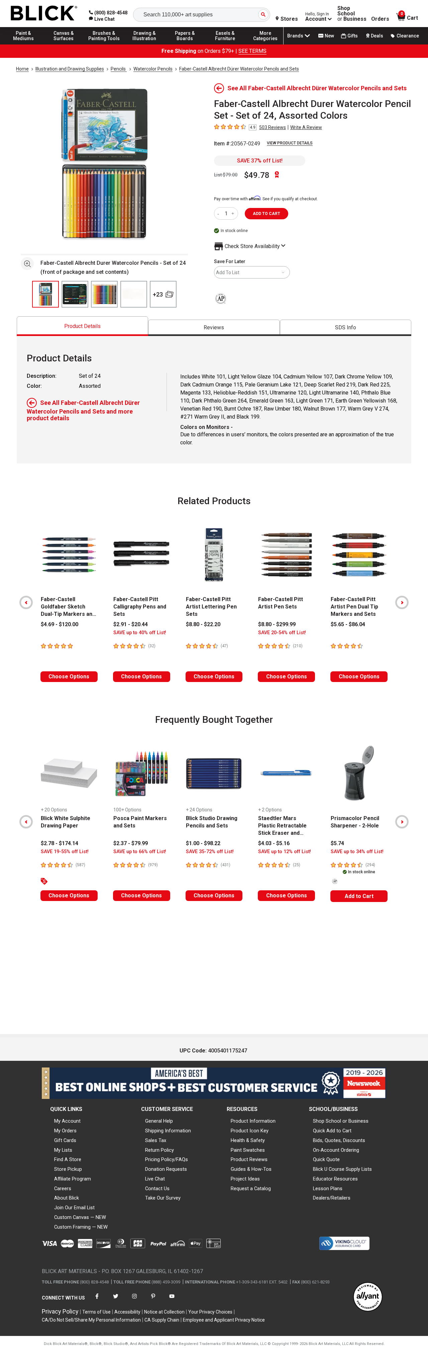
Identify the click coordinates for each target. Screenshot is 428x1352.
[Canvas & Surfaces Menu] (64, 44)
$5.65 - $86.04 (348, 624)
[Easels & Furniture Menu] (225, 44)
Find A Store (67, 1159)
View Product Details (290, 143)
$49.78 (257, 175)
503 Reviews (272, 127)
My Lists (63, 1150)
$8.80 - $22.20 (203, 624)
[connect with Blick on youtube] (172, 1300)
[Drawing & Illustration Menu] (144, 44)
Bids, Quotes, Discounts (339, 1140)
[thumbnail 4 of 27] (133, 294)
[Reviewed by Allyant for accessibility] (368, 1297)
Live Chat (155, 1179)
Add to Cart (359, 896)
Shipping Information (168, 1131)
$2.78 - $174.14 (59, 843)
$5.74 (337, 843)
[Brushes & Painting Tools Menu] (104, 44)
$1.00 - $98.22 (203, 843)
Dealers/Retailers (331, 1198)
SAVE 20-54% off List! (282, 633)
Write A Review (306, 127)
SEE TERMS (252, 51)
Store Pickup (68, 1169)
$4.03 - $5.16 (274, 843)
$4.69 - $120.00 (59, 624)
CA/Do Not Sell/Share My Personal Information (91, 1320)
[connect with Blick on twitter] (115, 1300)
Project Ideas (245, 1179)
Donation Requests (166, 1169)
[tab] (82, 326)
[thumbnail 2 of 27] (75, 294)
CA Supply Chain (161, 1320)
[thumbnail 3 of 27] (104, 294)
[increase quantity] (233, 213)
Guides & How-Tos (251, 1169)
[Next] (402, 602)
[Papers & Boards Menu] (185, 44)
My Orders (65, 1131)
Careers (62, 1189)
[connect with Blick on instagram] (134, 1300)
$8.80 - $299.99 (277, 624)
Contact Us (157, 1189)
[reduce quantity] (219, 213)
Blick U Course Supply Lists (342, 1169)
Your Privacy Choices (210, 1312)
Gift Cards (65, 1140)
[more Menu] (265, 44)
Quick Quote (326, 1159)
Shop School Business (351, 14)
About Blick (66, 1198)
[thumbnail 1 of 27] (45, 294)
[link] (102, 19)
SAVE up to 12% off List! (284, 852)
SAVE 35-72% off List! (210, 852)
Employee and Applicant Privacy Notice (224, 1320)
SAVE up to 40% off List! (139, 633)
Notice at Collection (164, 1312)
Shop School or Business (340, 1121)
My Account (67, 1121)
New (329, 35)
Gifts (352, 35)
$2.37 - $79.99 (130, 843)
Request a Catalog (251, 1189)
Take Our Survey (163, 1198)
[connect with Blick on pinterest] (153, 1300)
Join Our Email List (74, 1208)
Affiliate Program (72, 1179)
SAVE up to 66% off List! (139, 852)
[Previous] (26, 602)
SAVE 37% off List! (260, 160)
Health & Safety (248, 1140)
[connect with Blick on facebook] (97, 1300)
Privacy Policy (60, 1311)
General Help (159, 1121)
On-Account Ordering (336, 1150)
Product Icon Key (250, 1131)
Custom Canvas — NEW (80, 1217)
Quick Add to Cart (332, 1131)
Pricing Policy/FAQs (166, 1159)
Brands (295, 35)
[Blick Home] (44, 13)
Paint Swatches (248, 1150)
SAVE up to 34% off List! (357, 852)
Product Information (253, 1121)
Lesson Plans (327, 1189)
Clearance (408, 35)
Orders (380, 19)
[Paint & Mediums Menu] (23, 44)
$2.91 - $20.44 (130, 624)
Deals (377, 35)
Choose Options (68, 676)
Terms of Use (96, 1312)
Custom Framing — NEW (81, 1227)
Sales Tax (155, 1140)
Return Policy (159, 1150)
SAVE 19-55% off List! (65, 852)
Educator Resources (335, 1179)
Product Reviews (249, 1159)
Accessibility (127, 1312)
